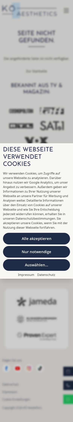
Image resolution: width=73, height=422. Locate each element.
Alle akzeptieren (36, 238)
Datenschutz (46, 275)
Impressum (26, 275)
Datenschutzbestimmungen (35, 218)
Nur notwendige (36, 251)
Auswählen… (36, 264)
